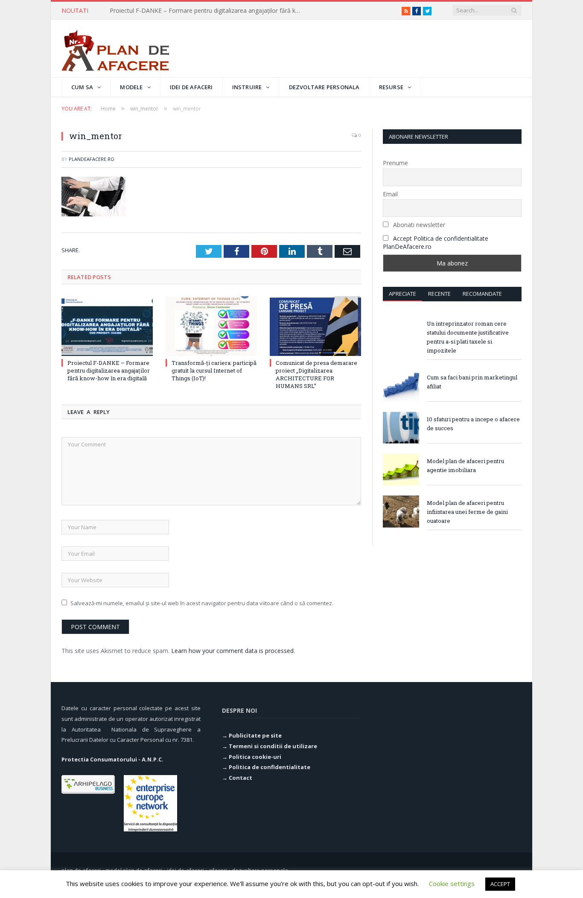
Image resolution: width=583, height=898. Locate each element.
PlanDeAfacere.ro (91, 159)
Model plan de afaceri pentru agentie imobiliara (465, 465)
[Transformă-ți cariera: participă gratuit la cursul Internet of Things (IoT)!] (211, 326)
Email (390, 194)
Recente (439, 293)
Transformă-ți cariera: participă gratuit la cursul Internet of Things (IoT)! (208, 11)
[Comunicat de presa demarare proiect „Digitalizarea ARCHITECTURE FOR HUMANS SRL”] (315, 326)
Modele (131, 87)
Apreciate (402, 293)
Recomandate (482, 293)
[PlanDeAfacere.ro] (115, 48)
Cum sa (82, 87)
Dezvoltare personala (324, 87)
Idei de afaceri (191, 87)
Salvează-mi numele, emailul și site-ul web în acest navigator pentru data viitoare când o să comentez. (201, 603)
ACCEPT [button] (500, 884)
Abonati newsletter (418, 225)
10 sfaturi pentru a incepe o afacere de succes (473, 423)
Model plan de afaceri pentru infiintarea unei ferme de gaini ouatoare (467, 512)
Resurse (391, 87)
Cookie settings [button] (452, 883)
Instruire (247, 87)
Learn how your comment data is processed (232, 651)
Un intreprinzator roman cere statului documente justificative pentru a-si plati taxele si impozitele (468, 337)
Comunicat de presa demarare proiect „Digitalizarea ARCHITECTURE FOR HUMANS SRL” (316, 374)
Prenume (395, 163)
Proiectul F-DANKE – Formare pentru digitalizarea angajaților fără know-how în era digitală (108, 370)
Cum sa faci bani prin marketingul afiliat (472, 381)
